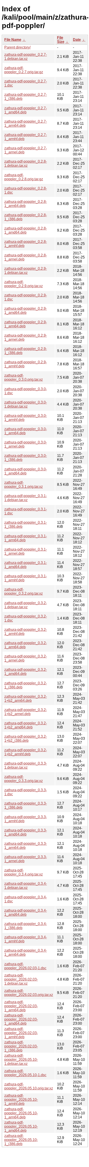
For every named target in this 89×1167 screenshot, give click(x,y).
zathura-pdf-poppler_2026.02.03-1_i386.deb (21, 1046)
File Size (60, 40)
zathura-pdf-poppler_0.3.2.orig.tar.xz (23, 591)
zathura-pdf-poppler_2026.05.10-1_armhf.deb (21, 1100)
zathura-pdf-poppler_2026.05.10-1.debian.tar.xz (21, 1060)
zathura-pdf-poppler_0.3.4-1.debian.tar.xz (25, 886)
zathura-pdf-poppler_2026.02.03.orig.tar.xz (28, 993)
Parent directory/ (17, 47)
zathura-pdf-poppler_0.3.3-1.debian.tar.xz (25, 765)
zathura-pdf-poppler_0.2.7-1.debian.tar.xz (25, 57)
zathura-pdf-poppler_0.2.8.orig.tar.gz (23, 177)
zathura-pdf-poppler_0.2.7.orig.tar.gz (23, 70)
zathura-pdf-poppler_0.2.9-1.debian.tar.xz (25, 271)
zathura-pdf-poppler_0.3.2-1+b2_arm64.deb (25, 698)
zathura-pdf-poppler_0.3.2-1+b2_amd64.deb (25, 725)
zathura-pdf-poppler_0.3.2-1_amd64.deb (25, 672)
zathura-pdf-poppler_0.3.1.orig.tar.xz (23, 484)
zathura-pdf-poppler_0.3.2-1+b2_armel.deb (25, 712)
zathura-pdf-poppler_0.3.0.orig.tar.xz (23, 377)
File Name (12, 40)
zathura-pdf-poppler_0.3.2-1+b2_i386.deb (25, 738)
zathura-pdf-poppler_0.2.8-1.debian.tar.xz (25, 163)
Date (77, 40)
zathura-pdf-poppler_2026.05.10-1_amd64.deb (21, 1126)
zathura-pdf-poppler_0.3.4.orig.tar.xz (23, 872)
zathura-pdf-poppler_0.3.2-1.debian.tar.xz (25, 605)
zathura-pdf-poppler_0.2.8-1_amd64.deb (25, 230)
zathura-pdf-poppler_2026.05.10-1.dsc (25, 1073)
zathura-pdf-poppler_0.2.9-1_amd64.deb (25, 311)
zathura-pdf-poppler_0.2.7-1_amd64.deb (25, 110)
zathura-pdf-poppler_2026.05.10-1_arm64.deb (21, 1113)
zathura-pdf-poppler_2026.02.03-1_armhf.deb (21, 1033)
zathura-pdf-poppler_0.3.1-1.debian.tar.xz (25, 498)
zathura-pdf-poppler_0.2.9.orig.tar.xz (23, 284)
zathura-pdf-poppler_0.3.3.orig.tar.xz (23, 779)
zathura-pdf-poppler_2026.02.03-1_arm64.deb (21, 1006)
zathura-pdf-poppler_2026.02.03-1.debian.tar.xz (21, 979)
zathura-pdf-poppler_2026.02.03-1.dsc (25, 966)
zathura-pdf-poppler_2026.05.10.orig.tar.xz (28, 1086)
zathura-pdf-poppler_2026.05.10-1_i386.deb (21, 1140)
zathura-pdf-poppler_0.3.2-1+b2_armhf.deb (25, 752)
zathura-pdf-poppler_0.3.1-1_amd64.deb (25, 565)
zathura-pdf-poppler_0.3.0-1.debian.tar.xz (25, 404)
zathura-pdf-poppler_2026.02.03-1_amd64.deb (21, 1019)
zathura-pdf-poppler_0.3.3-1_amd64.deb (25, 832)
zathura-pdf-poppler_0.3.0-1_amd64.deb (25, 471)
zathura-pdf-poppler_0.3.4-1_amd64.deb (25, 912)
